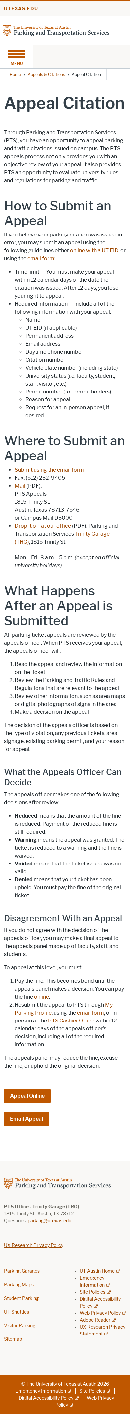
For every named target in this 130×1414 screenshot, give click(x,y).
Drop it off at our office (43, 526)
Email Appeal (26, 1119)
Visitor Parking (19, 1326)
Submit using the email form (49, 470)
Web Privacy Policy (100, 1313)
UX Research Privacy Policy (33, 1245)
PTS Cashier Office (71, 1021)
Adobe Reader (95, 1320)
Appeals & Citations (46, 74)
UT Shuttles (16, 1312)
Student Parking (21, 1298)
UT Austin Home (97, 1271)
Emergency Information (40, 1391)
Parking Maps (19, 1285)
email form (40, 258)
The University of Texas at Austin (61, 1384)
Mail (20, 486)
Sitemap (13, 1339)
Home (15, 74)
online (41, 997)
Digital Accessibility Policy (46, 1398)
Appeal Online (27, 1096)
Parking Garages (22, 1271)
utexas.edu (21, 9)
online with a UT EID (94, 250)
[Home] (56, 30)
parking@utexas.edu (49, 1221)
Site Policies (92, 1292)
